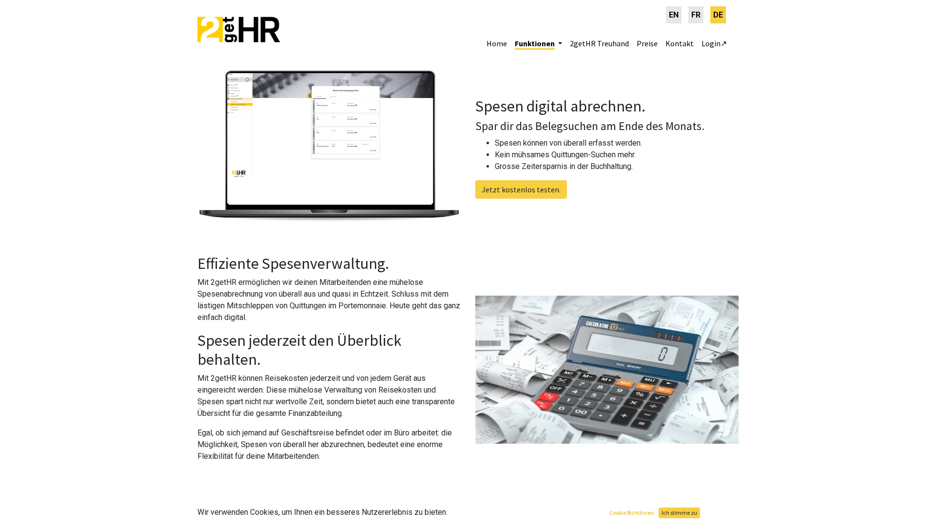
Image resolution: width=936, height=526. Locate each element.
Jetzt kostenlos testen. (521, 189)
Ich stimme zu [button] (679, 512)
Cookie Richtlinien (631, 512)
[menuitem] (674, 14)
